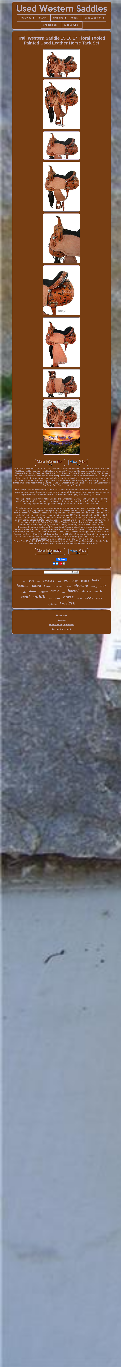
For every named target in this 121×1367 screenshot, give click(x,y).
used (96, 579)
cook (59, 581)
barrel (73, 590)
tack (103, 585)
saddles (89, 598)
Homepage (61, 615)
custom (57, 598)
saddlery (44, 592)
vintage (86, 591)
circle (54, 591)
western (67, 603)
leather (23, 585)
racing (94, 586)
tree (63, 592)
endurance (59, 586)
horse (68, 596)
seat (67, 580)
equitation (52, 604)
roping (85, 580)
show (33, 591)
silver (79, 598)
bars (50, 599)
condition (48, 580)
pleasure (81, 585)
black (75, 580)
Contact (62, 620)
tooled (36, 586)
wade (23, 592)
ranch (98, 591)
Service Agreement (61, 629)
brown (47, 586)
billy (69, 586)
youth (99, 597)
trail (25, 596)
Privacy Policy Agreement (61, 624)
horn (38, 581)
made (24, 581)
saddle (39, 596)
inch (31, 580)
